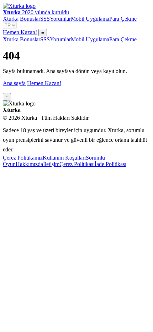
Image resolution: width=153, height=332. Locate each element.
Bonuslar (30, 19)
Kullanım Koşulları (64, 158)
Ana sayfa (14, 83)
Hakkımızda (29, 164)
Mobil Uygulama (90, 19)
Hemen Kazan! (20, 32)
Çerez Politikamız (23, 158)
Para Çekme (123, 19)
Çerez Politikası (77, 164)
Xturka (11, 19)
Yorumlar (60, 19)
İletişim (51, 164)
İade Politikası (110, 164)
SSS (45, 19)
